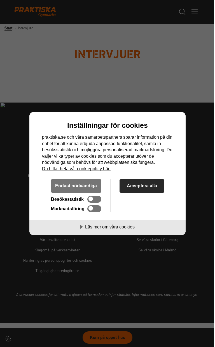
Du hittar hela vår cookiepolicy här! (76, 168)
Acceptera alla (142, 185)
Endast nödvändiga (76, 185)
